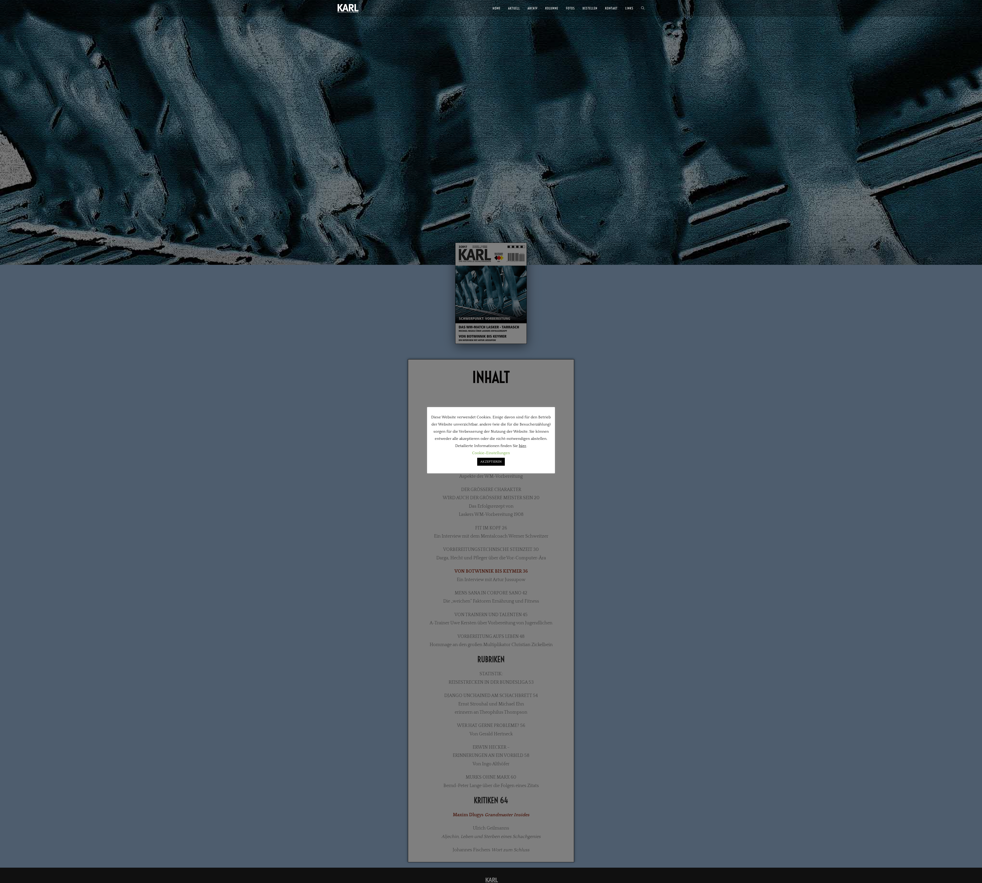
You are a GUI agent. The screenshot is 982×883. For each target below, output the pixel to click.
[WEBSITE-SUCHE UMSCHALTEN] (642, 8)
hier (522, 446)
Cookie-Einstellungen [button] (491, 453)
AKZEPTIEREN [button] (491, 461)
